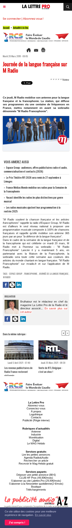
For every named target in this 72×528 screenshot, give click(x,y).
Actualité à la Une (20, 27)
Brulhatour (10, 296)
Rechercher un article (36, 460)
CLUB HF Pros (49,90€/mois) (36, 477)
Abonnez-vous (36, 405)
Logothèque (36, 414)
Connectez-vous (36, 408)
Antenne (36, 431)
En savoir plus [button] (43, 514)
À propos (36, 411)
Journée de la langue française (53, 273)
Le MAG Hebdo (36, 443)
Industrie (36, 434)
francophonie (30, 273)
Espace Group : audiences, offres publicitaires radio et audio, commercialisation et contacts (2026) (35, 169)
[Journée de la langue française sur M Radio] (36, 117)
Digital (36, 440)
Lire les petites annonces (36, 454)
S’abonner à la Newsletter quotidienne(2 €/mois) (36, 483)
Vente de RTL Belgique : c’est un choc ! (50, 370)
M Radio (6, 277)
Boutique (36, 486)
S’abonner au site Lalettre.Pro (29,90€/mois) (36, 480)
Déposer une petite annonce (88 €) (36, 474)
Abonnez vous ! (33, 18)
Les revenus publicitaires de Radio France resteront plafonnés (18, 370)
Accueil (6, 27)
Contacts (36, 417)
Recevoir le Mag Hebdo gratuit (36, 463)
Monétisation (36, 437)
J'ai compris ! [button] (17, 522)
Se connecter (12, 18)
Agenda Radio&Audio (36, 457)
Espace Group (15, 273)
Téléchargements (36, 489)
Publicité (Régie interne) (36, 420)
